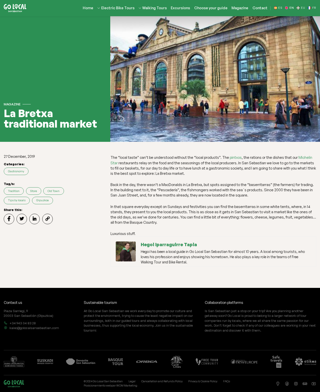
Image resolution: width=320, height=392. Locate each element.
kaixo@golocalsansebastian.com (34, 328)
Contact (260, 8)
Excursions (180, 8)
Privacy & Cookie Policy (203, 381)
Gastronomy (16, 171)
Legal (132, 381)
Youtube (314, 383)
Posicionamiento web (98, 385)
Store (33, 191)
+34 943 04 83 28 (23, 323)
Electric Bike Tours (117, 8)
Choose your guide (211, 8)
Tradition (14, 191)
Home (88, 8)
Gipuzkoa (42, 200)
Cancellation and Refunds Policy (162, 381)
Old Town (54, 191)
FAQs (226, 381)
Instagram (296, 383)
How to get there (278, 383)
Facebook (287, 383)
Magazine (240, 8)
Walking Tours (154, 8)
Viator (305, 383)
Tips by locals (17, 200)
